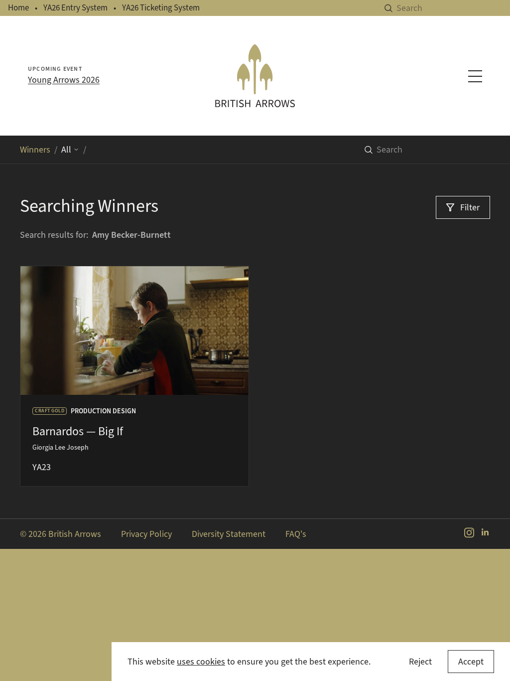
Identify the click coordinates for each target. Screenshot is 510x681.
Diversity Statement (228, 534)
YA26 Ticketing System (161, 7)
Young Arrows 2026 (64, 80)
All (66, 150)
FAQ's (295, 534)
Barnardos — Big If (77, 431)
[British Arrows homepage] (255, 76)
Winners (35, 150)
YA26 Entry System (75, 7)
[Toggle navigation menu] (475, 76)
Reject (420, 662)
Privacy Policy (146, 534)
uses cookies (201, 662)
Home (18, 7)
